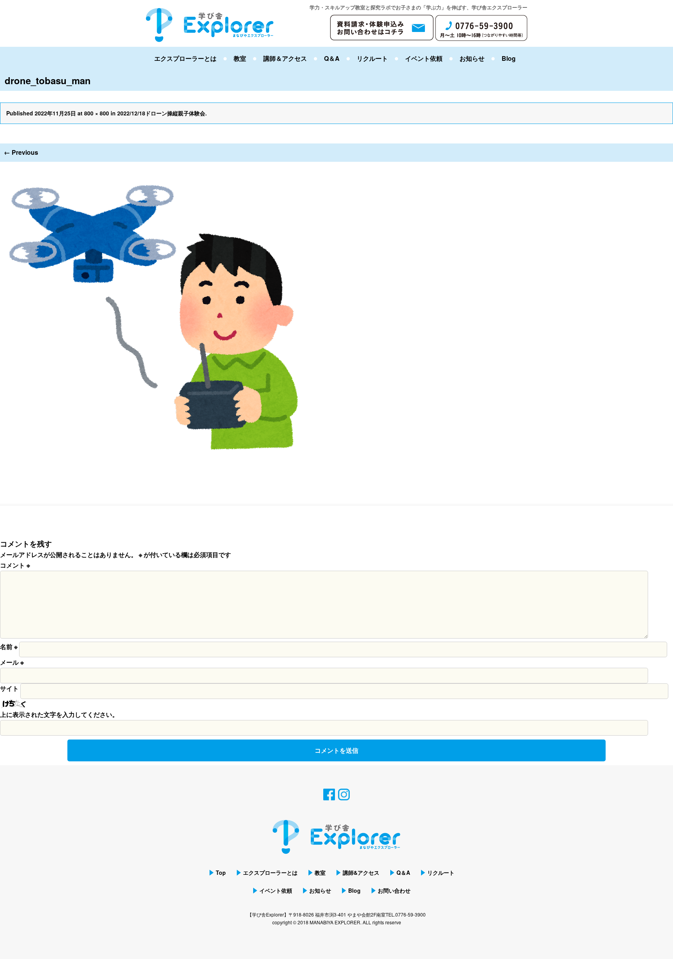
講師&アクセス (361, 872)
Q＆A (332, 58)
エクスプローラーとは (185, 58)
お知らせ (472, 58)
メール (12, 662)
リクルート (372, 58)
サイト (9, 688)
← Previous (21, 152)
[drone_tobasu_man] (156, 166)
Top (221, 872)
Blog (509, 58)
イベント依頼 (423, 58)
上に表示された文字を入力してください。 (59, 714)
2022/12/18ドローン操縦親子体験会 (161, 113)
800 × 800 (96, 113)
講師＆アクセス (285, 58)
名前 (9, 646)
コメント (15, 565)
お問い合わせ (394, 890)
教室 (240, 58)
